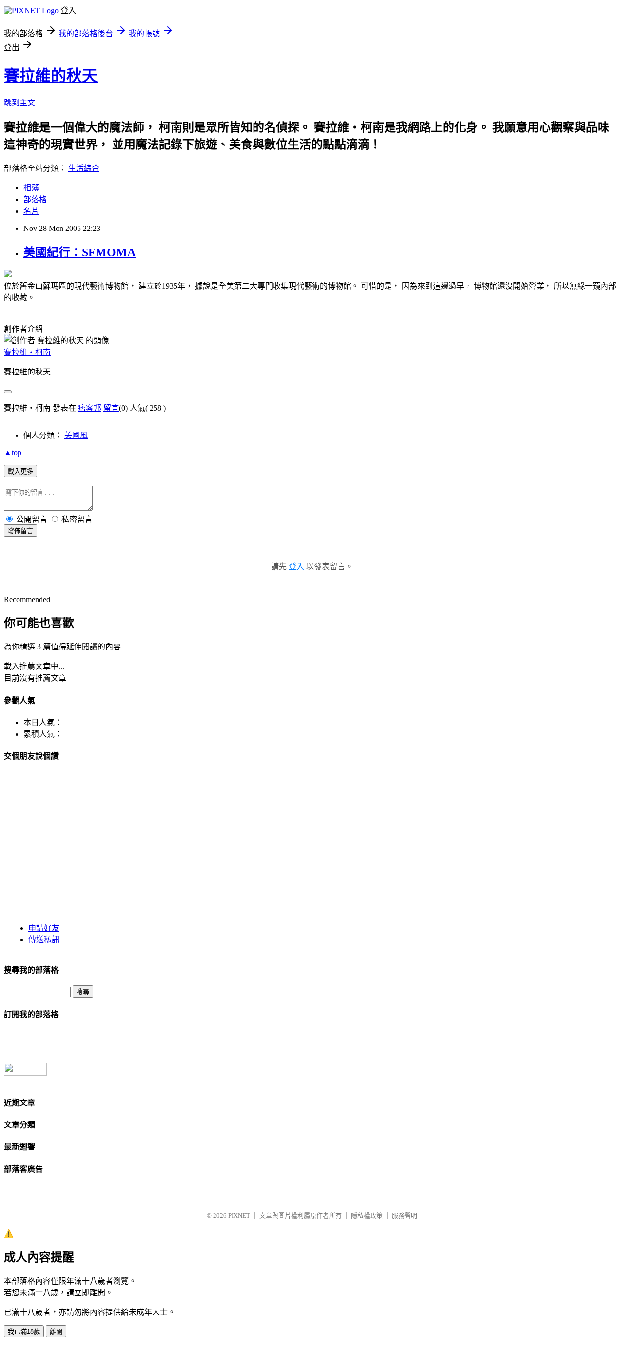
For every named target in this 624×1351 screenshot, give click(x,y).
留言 (111, 408)
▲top (12, 452)
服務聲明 (404, 1215)
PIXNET (239, 1215)
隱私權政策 (367, 1215)
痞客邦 (89, 408)
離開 (56, 1331)
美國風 (76, 435)
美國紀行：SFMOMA (79, 252)
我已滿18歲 (24, 1331)
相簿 (31, 188)
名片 (31, 211)
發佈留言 (20, 531)
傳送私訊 (43, 939)
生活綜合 (83, 168)
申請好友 (43, 928)
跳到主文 (19, 103)
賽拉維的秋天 (51, 75)
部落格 (35, 199)
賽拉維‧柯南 (27, 352)
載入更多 (20, 471)
